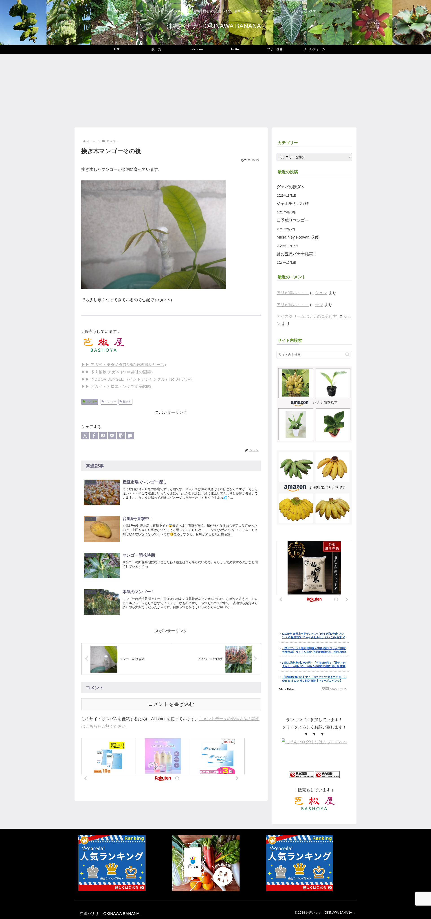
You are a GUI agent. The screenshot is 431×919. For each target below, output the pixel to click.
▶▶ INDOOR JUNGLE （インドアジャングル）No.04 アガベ (137, 379)
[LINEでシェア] (112, 435)
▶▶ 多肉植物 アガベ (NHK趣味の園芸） (118, 372)
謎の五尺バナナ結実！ (297, 254)
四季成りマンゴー (293, 220)
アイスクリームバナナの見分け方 (307, 316)
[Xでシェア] (85, 435)
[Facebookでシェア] (94, 435)
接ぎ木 (127, 401)
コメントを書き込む (171, 704)
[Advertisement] (215, 90)
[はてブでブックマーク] (103, 435)
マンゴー (91, 401)
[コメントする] (130, 435)
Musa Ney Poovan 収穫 (298, 237)
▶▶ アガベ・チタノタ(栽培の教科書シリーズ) (123, 364)
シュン (321, 293)
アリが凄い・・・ (293, 293)
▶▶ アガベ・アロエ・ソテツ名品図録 (116, 386)
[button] (121, 435)
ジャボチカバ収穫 (293, 203)
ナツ (319, 305)
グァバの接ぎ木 (291, 187)
